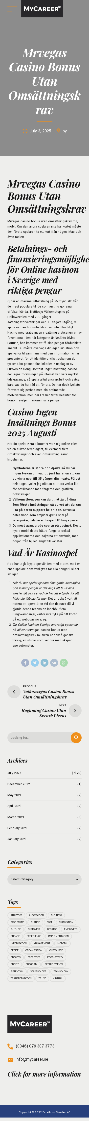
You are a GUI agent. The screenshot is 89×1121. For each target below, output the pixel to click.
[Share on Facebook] (25, 663)
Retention (17, 971)
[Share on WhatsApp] (64, 663)
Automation (36, 915)
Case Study (17, 922)
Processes (33, 957)
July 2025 (14, 773)
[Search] (76, 737)
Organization (33, 950)
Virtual (58, 978)
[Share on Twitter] (35, 663)
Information (19, 943)
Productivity (55, 957)
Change (35, 922)
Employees (70, 929)
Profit (15, 964)
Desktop (52, 929)
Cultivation (66, 922)
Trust (42, 978)
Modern (62, 943)
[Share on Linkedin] (44, 663)
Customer (34, 929)
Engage (15, 936)
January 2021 (17, 839)
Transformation (21, 978)
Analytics (16, 915)
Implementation (58, 936)
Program (31, 964)
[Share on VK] (54, 663)
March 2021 (15, 817)
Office (15, 950)
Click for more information (44, 1074)
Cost (49, 922)
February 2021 (17, 828)
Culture (16, 929)
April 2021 (14, 806)
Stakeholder (38, 971)
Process (16, 957)
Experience (34, 936)
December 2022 (18, 784)
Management (42, 943)
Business (56, 915)
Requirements (53, 964)
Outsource (56, 950)
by (65, 131)
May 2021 (14, 795)
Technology (61, 971)
